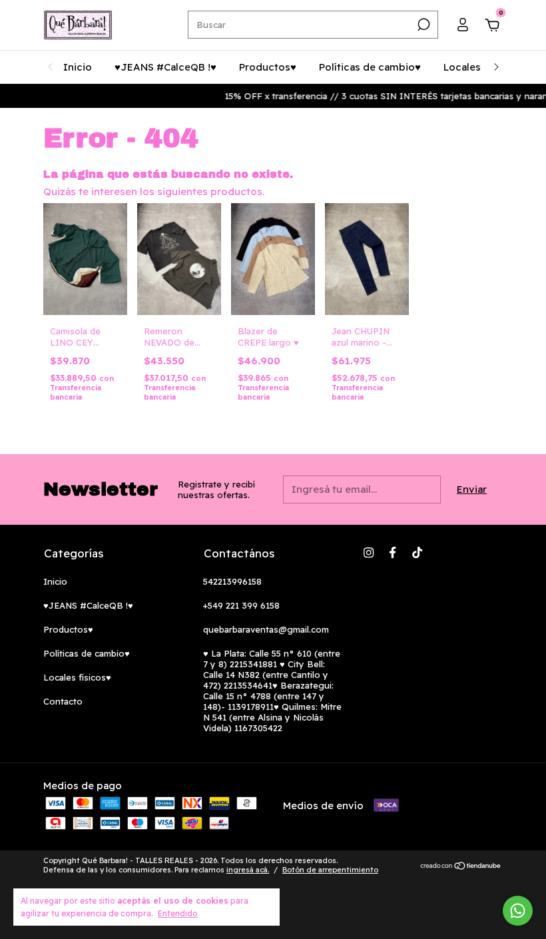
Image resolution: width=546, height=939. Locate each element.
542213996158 (232, 581)
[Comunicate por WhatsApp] (518, 911)
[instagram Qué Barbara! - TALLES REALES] (368, 552)
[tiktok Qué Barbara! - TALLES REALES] (417, 552)
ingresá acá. (247, 869)
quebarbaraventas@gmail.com (266, 629)
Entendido (178, 913)
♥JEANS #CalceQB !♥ (165, 67)
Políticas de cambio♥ (370, 67)
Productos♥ (267, 67)
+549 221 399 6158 (241, 605)
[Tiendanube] (461, 866)
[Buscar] (422, 24)
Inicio (77, 67)
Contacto (63, 701)
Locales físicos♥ (77, 677)
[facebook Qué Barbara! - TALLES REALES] (392, 552)
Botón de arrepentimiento (330, 869)
